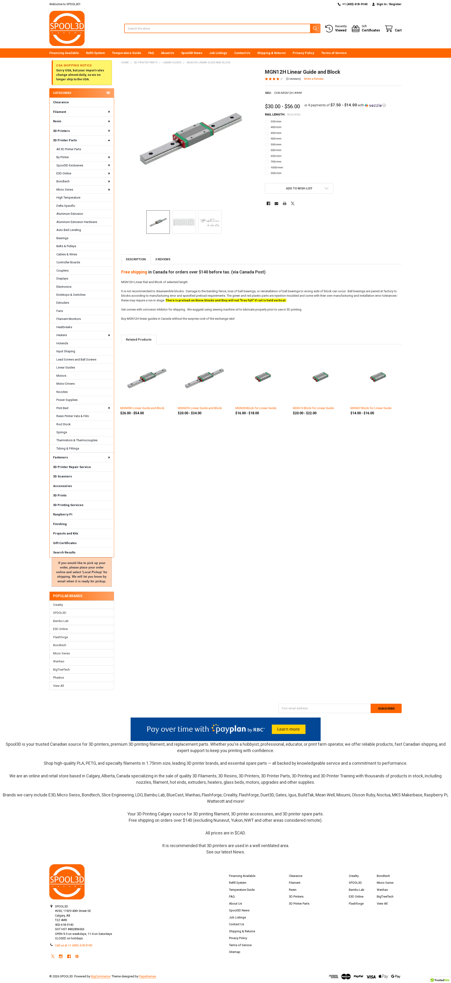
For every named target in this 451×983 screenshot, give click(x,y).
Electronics (63, 286)
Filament (59, 112)
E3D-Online (63, 173)
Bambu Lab (61, 621)
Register (395, 4)
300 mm (276, 173)
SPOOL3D (59, 612)
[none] (189, 137)
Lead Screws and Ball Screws (76, 359)
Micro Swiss (64, 189)
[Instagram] (60, 956)
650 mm (276, 156)
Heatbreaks (64, 327)
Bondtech (63, 181)
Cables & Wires (66, 254)
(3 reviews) (293, 79)
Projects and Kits (65, 533)
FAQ (151, 53)
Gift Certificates (65, 543)
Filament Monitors (68, 319)
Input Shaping (65, 351)
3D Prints (59, 495)
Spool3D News (191, 53)
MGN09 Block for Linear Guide (255, 408)
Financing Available (64, 53)
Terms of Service (334, 53)
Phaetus (58, 677)
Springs (61, 432)
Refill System (95, 53)
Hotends (62, 343)
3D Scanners (62, 476)
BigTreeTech (61, 669)
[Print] (284, 203)
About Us (167, 53)
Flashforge (60, 637)
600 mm (276, 150)
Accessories (62, 486)
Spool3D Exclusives (69, 165)
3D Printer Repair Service (72, 467)
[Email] (276, 203)
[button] (345, 105)
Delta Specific (65, 205)
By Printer (62, 157)
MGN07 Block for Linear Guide (370, 408)
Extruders (62, 302)
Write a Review (314, 79)
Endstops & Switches (71, 294)
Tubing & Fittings (67, 448)
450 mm (276, 133)
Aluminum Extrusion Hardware (76, 222)
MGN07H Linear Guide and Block (200, 408)
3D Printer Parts (65, 140)
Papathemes (147, 976)
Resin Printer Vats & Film (72, 416)
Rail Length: (283, 114)
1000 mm (277, 167)
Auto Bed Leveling (68, 230)
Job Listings (218, 53)
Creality (58, 605)
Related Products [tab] (139, 339)
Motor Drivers (65, 383)
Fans (59, 311)
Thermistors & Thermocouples (76, 440)
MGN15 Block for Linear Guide (313, 408)
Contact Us (242, 53)
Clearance (61, 102)
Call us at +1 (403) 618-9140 (73, 945)
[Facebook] (268, 203)
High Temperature (68, 197)
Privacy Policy (303, 53)
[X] (292, 203)
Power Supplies (67, 400)
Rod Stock (63, 424)
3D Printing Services (68, 505)
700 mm (276, 161)
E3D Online (60, 629)
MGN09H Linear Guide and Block (142, 408)
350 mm (276, 121)
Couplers (62, 270)
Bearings (62, 238)
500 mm (276, 138)
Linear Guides (65, 367)
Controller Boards (68, 262)
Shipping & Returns (271, 53)
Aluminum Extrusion (69, 213)
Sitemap (234, 952)
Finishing (60, 524)
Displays (62, 278)
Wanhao (58, 661)
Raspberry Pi (62, 514)
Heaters (61, 335)
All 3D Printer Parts (68, 149)
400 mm (276, 127)
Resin (57, 121)
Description (136, 259)
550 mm (276, 144)
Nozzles (62, 392)
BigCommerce (100, 976)
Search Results (64, 552)
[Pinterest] (77, 956)
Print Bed (62, 408)
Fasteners (60, 457)
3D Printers (61, 131)
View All (58, 685)
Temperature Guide (126, 53)
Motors (61, 375)
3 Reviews (162, 259)
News (238, 851)
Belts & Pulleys (66, 246)
